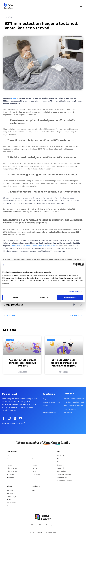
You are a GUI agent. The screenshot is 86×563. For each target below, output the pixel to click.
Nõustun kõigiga (70, 297)
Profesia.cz (10, 462)
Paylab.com (36, 474)
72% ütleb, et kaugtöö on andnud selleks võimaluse (33, 246)
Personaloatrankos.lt (64, 474)
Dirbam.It (60, 465)
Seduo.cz (35, 462)
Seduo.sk (35, 465)
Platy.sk (34, 471)
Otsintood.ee (61, 471)
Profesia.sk (10, 459)
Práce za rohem (12, 471)
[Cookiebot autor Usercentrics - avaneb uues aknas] (74, 264)
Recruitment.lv (62, 477)
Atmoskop (10, 474)
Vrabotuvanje (11, 496)
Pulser (9, 506)
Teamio (34, 459)
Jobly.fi (34, 490)
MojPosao (10, 490)
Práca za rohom (12, 468)
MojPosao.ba (11, 493)
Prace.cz (9, 465)
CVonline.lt (60, 456)
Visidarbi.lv (60, 468)
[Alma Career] (43, 517)
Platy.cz (34, 468)
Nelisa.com (10, 477)
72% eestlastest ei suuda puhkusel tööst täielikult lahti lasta (22, 363)
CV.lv (58, 459)
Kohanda (41, 297)
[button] (81, 6)
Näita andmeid (74, 291)
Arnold (34, 456)
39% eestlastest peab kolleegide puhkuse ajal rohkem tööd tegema (64, 363)
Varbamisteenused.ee (64, 480)
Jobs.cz (9, 456)
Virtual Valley (11, 503)
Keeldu (15, 297)
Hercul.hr (10, 500)
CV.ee (13, 98)
